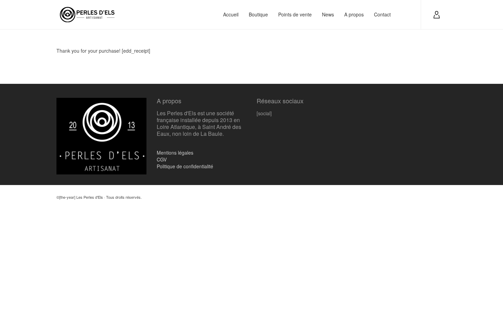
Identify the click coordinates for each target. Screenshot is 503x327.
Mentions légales (175, 152)
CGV (162, 159)
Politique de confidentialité (185, 166)
